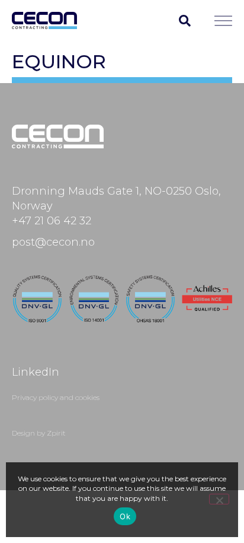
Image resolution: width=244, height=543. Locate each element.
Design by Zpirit (39, 432)
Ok (125, 516)
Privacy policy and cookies (55, 397)
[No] (219, 499)
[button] (185, 21)
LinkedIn (35, 372)
